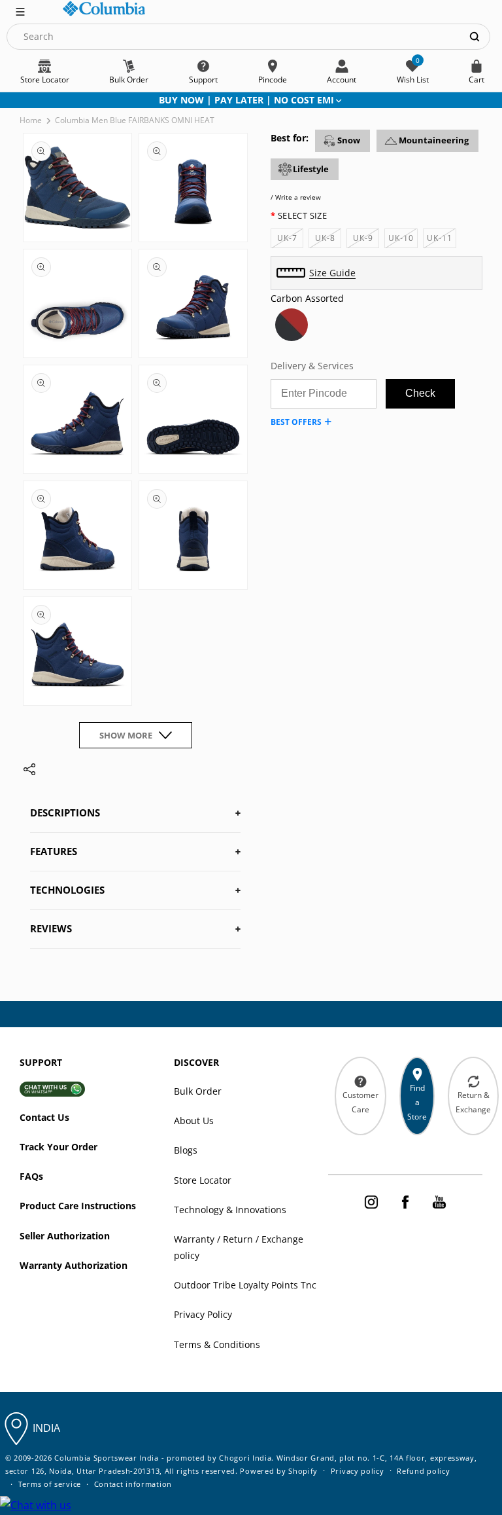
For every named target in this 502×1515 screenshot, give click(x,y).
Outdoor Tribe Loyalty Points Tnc (245, 1285)
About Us (194, 1120)
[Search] (474, 36)
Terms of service (49, 1484)
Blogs (185, 1150)
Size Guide (332, 272)
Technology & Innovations (230, 1209)
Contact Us (44, 1117)
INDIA (46, 1428)
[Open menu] (20, 10)
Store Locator (202, 1180)
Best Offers (296, 422)
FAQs (31, 1176)
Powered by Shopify (279, 1471)
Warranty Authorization (73, 1265)
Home (31, 120)
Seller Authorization (65, 1236)
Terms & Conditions (217, 1344)
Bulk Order (198, 1091)
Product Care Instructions (78, 1205)
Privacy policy (357, 1471)
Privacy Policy (203, 1314)
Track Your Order (58, 1147)
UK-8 (328, 240)
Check (420, 393)
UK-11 (441, 240)
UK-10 (403, 240)
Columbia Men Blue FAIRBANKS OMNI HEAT (134, 120)
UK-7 (290, 240)
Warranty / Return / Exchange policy (238, 1247)
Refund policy (423, 1471)
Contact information (133, 1484)
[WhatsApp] (35, 1505)
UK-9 (366, 240)
